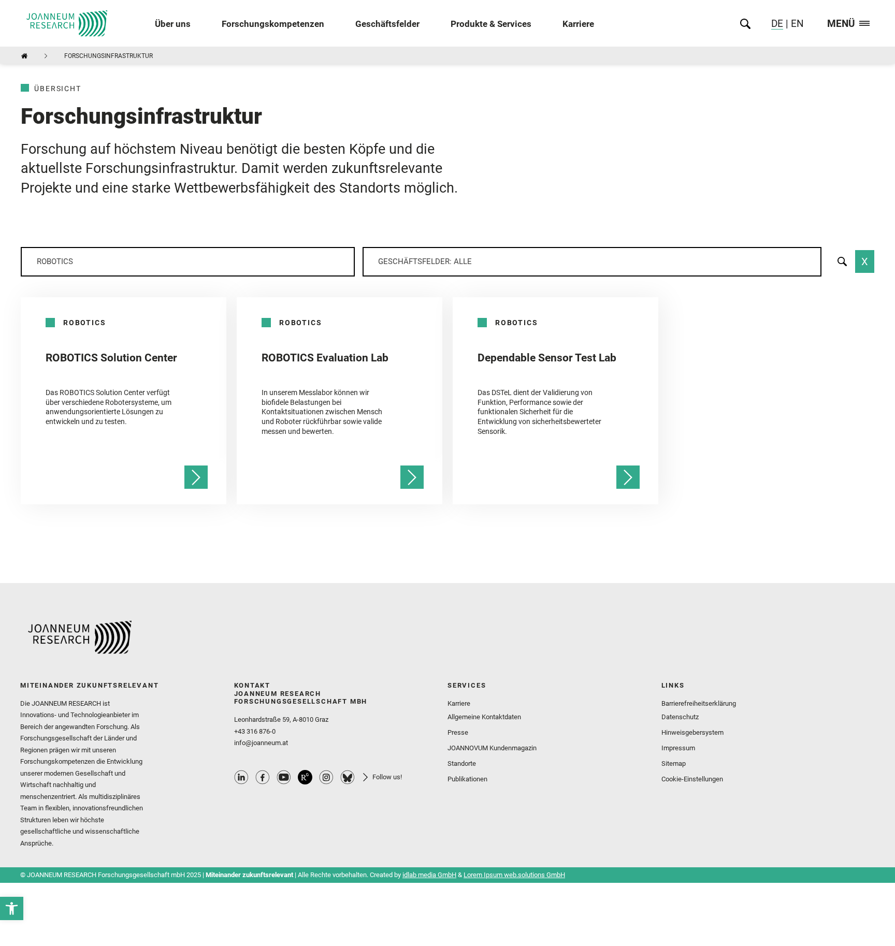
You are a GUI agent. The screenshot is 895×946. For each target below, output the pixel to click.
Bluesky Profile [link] (347, 777)
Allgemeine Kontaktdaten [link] (484, 717)
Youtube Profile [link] (284, 777)
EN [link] (796, 24)
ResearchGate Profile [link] (305, 777)
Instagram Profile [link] (326, 777)
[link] (11, 908)
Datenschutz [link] (680, 717)
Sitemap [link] (673, 763)
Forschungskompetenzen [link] (273, 23)
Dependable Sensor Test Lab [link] (547, 358)
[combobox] (188, 262)
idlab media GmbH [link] (429, 875)
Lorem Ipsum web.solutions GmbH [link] (514, 875)
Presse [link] (457, 732)
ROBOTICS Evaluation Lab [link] (325, 358)
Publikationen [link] (467, 779)
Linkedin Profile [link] (241, 777)
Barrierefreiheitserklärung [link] (698, 703)
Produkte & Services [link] (491, 23)
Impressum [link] (678, 748)
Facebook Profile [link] (262, 777)
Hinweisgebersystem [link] (692, 732)
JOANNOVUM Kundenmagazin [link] (492, 748)
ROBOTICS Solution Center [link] (111, 358)
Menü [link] (841, 24)
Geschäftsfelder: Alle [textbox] (425, 261)
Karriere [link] (578, 23)
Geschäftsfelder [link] (387, 23)
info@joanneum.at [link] (261, 743)
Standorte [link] (461, 763)
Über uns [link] (173, 23)
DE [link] (777, 24)
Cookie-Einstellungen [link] (692, 779)
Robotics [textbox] (55, 261)
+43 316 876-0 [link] (255, 731)
